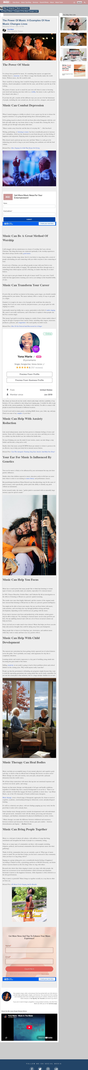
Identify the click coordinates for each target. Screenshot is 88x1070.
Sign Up (79, 2)
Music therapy (7, 797)
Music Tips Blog (26, 2)
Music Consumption (23, 8)
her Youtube (41, 998)
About (52, 2)
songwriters (22, 322)
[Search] (85, 2)
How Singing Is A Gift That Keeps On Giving (25, 148)
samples (19, 413)
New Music (16, 2)
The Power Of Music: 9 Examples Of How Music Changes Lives (19, 11)
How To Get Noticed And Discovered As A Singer (26, 326)
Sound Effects (44, 2)
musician (16, 76)
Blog (5, 8)
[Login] (74, 2)
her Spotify (34, 998)
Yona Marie (10, 29)
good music (27, 253)
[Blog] (2, 15)
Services (35, 2)
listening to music (23, 132)
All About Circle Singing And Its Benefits (24, 884)
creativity (10, 665)
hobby (33, 92)
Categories (11, 8)
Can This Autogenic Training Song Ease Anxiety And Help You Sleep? (33, 452)
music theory (30, 478)
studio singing (50, 310)
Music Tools (59, 2)
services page (53, 1003)
